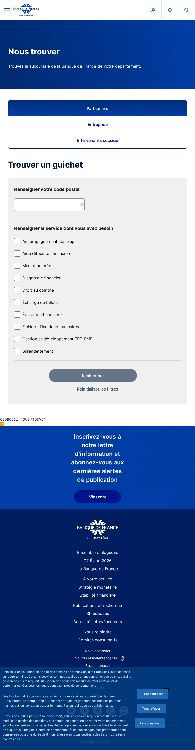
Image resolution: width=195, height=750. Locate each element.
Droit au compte (38, 290)
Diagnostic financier (41, 277)
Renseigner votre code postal (46, 189)
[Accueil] (97, 529)
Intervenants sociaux (97, 140)
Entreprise (98, 124)
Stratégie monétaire (97, 587)
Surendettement (37, 351)
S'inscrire (97, 496)
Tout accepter (152, 694)
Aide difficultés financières (47, 253)
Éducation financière (42, 314)
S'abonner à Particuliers (2, 424)
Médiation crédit (38, 265)
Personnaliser (150, 723)
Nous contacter (97, 651)
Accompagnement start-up (48, 241)
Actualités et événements (97, 621)
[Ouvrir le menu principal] (7, 10)
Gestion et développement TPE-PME (57, 338)
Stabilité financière (98, 595)
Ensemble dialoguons (97, 552)
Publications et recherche (97, 605)
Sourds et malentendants (96, 658)
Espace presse (97, 665)
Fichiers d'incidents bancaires (50, 326)
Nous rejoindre (98, 631)
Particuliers (97, 108)
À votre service (97, 578)
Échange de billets (40, 302)
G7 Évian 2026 (97, 560)
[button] (186, 10)
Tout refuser (151, 708)
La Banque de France (97, 568)
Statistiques (97, 613)
